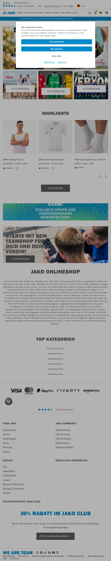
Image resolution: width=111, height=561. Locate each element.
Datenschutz (49, 62)
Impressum (62, 62)
